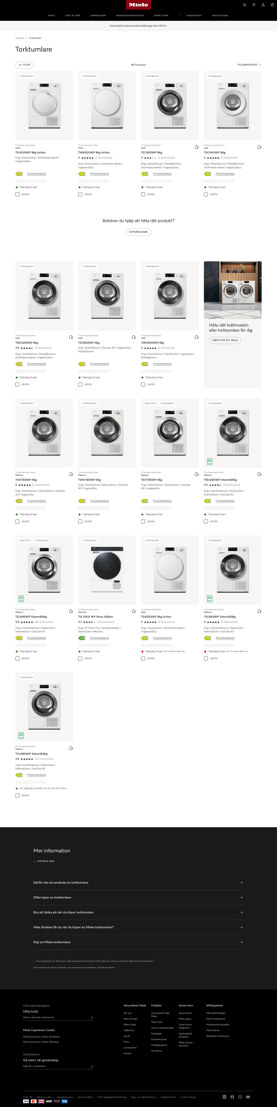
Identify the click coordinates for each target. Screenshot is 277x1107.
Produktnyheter (159, 1039)
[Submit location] (92, 1018)
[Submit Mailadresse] (92, 1067)
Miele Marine (213, 1030)
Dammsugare (98, 16)
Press (126, 1042)
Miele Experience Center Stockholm (41, 1037)
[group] (44, 134)
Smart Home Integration (185, 1026)
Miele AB (9, 1103)
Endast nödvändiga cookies (213, 1087)
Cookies (35, 1103)
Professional (220, 16)
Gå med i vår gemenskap (41, 1060)
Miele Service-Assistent (186, 1044)
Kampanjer (156, 1034)
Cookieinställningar (241, 1087)
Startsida (19, 38)
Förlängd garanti (159, 1045)
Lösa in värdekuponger (162, 1028)
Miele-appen (185, 1019)
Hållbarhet (129, 1030)
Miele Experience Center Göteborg (41, 1042)
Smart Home (161, 16)
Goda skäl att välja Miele (160, 1014)
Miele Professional (215, 1019)
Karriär (127, 1036)
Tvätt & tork (72, 16)
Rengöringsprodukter (130, 16)
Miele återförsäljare (216, 1013)
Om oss (127, 1013)
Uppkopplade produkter (185, 1035)
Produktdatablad (36, 174)
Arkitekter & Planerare (217, 1036)
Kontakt (127, 1053)
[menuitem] (53, 15)
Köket (51, 16)
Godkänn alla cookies (184, 1087)
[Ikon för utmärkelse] (209, 461)
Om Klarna (156, 1051)
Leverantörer (130, 1048)
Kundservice (194, 16)
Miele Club (156, 1022)
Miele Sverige (130, 1019)
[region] (138, 1087)
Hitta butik (30, 1011)
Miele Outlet (130, 1025)
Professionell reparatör (217, 1025)
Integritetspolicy (22, 1103)
